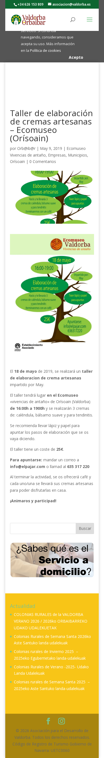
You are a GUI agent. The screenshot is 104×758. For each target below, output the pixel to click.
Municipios (77, 155)
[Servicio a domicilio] (52, 559)
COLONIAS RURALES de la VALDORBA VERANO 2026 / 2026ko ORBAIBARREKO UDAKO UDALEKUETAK (50, 621)
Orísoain (17, 161)
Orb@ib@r (26, 148)
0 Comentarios (42, 161)
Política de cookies (45, 50)
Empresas (57, 155)
